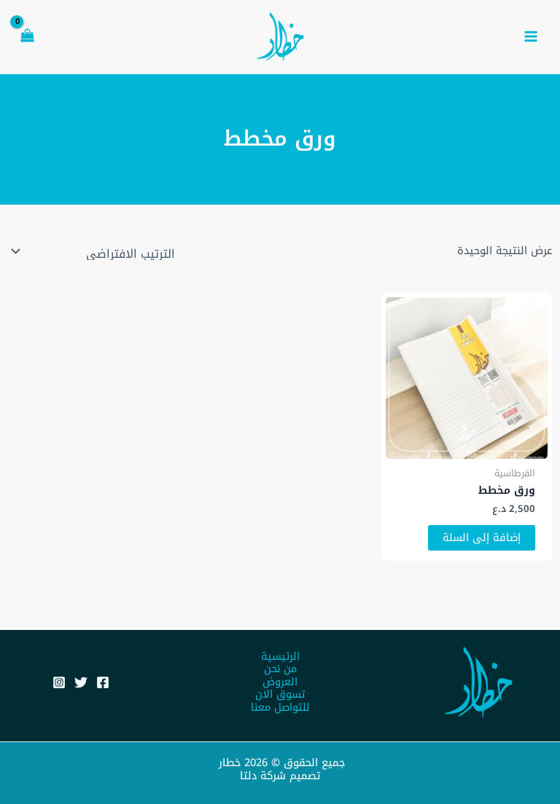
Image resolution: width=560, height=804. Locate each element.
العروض (280, 682)
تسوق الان (280, 694)
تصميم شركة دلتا (280, 775)
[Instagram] (59, 682)
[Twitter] (81, 682)
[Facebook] (102, 682)
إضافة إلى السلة (482, 537)
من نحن (280, 669)
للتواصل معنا (280, 707)
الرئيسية (280, 656)
